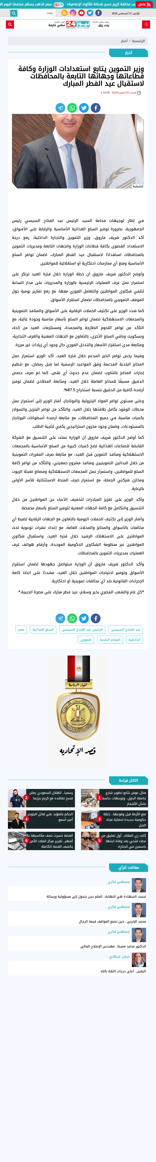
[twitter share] (84, 108)
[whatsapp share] (72, 108)
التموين (85, 640)
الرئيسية (138, 41)
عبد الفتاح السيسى (125, 629)
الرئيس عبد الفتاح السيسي (82, 629)
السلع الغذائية (43, 629)
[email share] (60, 108)
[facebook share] (96, 108)
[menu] (146, 24)
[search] (10, 24)
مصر (21, 629)
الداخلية (134, 640)
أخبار (124, 41)
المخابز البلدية (110, 640)
